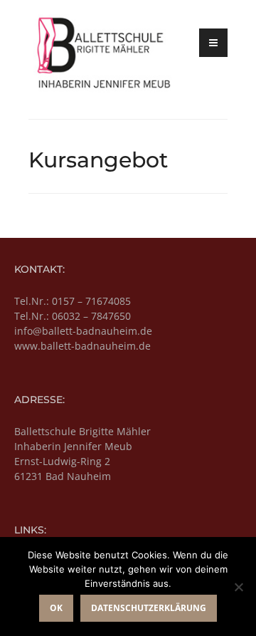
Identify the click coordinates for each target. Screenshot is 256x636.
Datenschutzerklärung (148, 608)
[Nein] (238, 587)
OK (56, 608)
